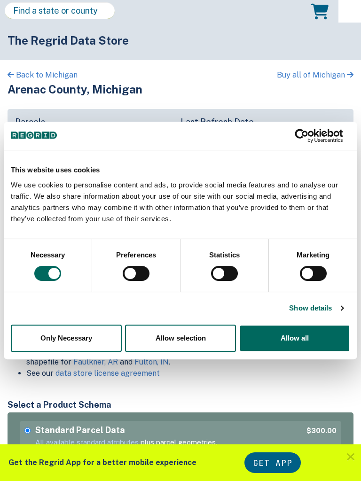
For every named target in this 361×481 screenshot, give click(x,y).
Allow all (295, 338)
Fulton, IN (151, 361)
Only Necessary (66, 338)
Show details (310, 308)
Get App (272, 463)
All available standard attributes (87, 442)
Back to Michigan (46, 74)
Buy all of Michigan (312, 74)
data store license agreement (107, 373)
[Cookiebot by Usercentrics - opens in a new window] (309, 136)
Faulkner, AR (95, 361)
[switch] (136, 273)
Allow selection (181, 338)
